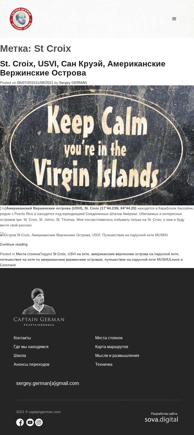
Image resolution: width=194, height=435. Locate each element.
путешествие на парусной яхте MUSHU (137, 259)
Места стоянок (28, 254)
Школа (20, 355)
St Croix (59, 254)
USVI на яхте (78, 254)
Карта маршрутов (111, 347)
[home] (21, 19)
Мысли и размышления (117, 355)
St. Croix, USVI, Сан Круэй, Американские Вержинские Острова (82, 68)
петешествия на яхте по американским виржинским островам (51, 259)
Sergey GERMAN (73, 83)
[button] (174, 19)
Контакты (22, 338)
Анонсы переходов (32, 364)
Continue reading (14, 244)
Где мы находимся (31, 347)
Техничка (103, 364)
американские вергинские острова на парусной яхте (134, 254)
